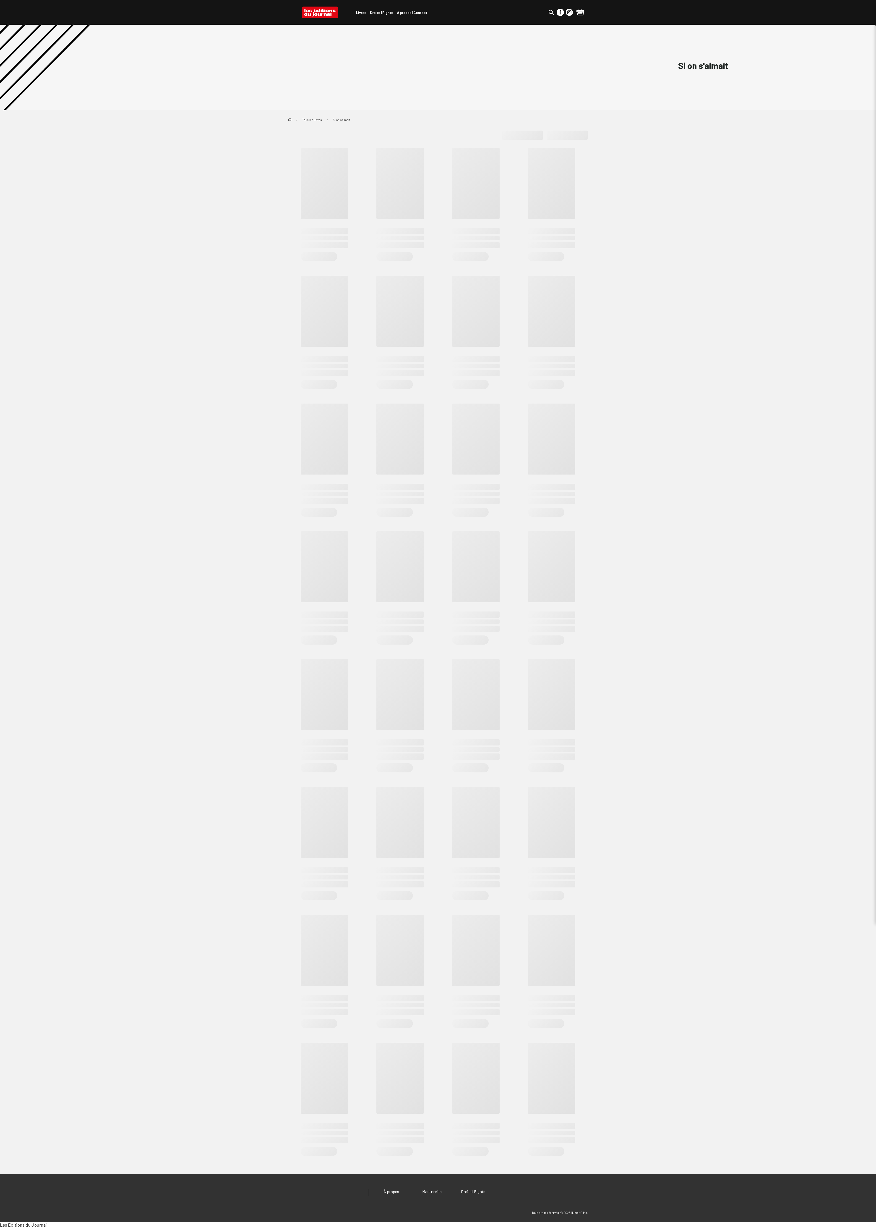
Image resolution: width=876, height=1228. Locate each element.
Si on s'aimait (341, 120)
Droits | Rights (473, 1191)
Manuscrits (432, 1191)
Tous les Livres (312, 120)
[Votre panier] (580, 12)
